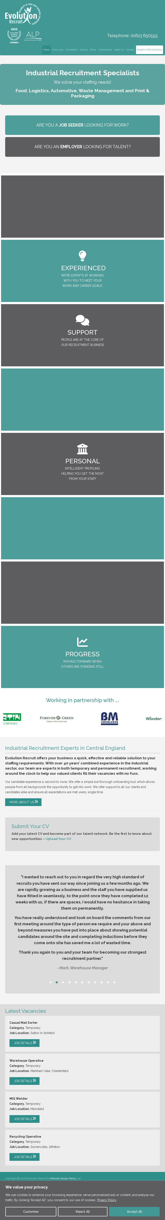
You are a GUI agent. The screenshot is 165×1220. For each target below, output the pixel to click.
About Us (119, 49)
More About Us (21, 802)
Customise (31, 1211)
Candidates (72, 49)
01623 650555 (144, 35)
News (93, 49)
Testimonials (105, 49)
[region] (82, 1200)
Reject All (83, 1211)
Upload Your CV (58, 839)
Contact (130, 49)
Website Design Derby (63, 1178)
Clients (84, 49)
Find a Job (57, 49)
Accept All (134, 1211)
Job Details (23, 1043)
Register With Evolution (149, 49)
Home (46, 49)
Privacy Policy (106, 1200)
